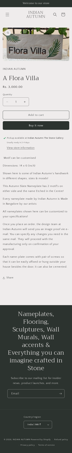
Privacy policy (27, 445)
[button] (7, 14)
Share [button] (9, 277)
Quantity (7, 94)
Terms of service (46, 445)
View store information (21, 147)
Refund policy (61, 439)
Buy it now (36, 125)
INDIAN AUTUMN (21, 439)
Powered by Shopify (41, 439)
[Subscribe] (60, 393)
